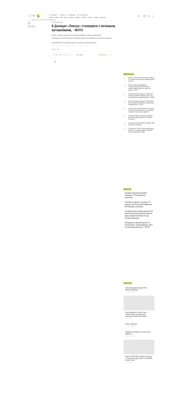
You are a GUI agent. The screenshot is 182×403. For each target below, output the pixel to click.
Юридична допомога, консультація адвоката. (138, 333)
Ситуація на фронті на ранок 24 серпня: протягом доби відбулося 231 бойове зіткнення (140, 117)
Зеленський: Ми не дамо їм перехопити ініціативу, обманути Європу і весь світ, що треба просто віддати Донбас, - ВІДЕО (141, 95)
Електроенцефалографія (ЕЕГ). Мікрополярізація (136, 289)
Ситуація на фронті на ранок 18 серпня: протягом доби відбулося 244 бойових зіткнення (138, 204)
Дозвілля (57, 17)
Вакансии (51, 17)
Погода (65, 17)
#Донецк (54, 49)
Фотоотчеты (102, 17)
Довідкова (96, 17)
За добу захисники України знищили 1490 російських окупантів (141, 123)
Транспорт (90, 17)
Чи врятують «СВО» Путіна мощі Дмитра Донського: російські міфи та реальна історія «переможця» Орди (141, 130)
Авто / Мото (84, 17)
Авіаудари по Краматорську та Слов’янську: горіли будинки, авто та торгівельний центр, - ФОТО (139, 224)
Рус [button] (145, 16)
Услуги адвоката (131, 324)
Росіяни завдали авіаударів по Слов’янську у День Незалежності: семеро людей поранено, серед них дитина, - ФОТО (139, 87)
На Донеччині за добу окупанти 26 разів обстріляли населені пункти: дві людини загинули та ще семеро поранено (141, 110)
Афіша (61, 17)
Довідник (72, 15)
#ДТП (58, 49)
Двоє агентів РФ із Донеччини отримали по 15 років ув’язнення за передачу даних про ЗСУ (141, 79)
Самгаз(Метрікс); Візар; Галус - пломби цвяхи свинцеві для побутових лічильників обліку (136, 314)
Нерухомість (71, 17)
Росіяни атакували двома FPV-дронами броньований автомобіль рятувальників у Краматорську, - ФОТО (141, 102)
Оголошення (83, 15)
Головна (54, 15)
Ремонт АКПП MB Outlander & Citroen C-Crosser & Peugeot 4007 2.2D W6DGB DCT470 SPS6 (138, 358)
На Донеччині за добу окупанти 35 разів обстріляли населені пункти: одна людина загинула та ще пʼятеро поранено (139, 214)
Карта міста (77, 17)
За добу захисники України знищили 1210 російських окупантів (136, 195)
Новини (63, 15)
